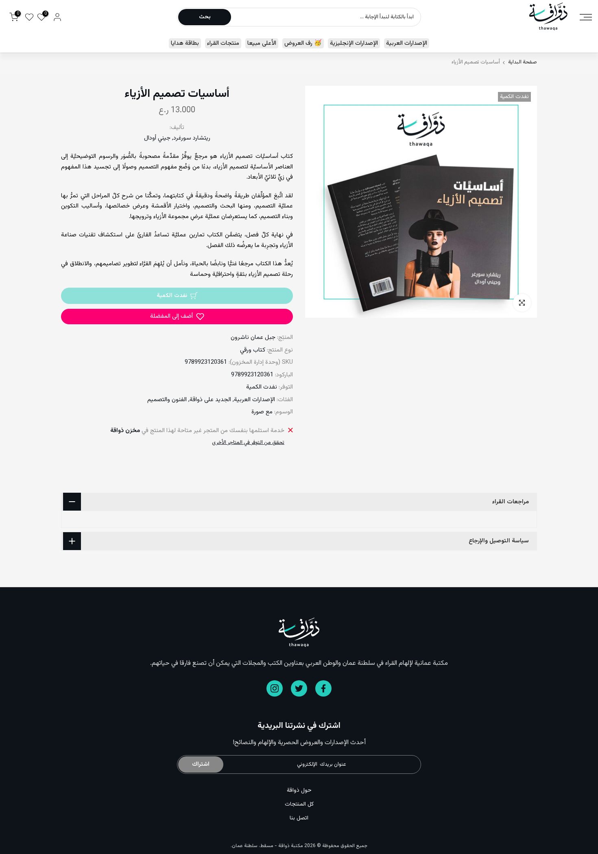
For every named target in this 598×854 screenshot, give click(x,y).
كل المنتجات (299, 804)
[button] (177, 316)
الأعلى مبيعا (261, 43)
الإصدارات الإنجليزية (354, 43)
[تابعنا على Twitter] (299, 688)
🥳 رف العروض (303, 43)
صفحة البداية (522, 62)
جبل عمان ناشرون (253, 337)
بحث (205, 17)
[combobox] (325, 17)
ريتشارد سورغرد (191, 138)
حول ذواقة (299, 790)
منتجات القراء (223, 43)
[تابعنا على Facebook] (323, 688)
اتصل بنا (299, 818)
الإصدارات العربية (406, 43)
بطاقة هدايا (185, 43)
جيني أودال (157, 138)
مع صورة (262, 412)
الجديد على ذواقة (210, 399)
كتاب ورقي (252, 350)
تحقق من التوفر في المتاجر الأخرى (248, 442)
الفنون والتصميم (167, 399)
